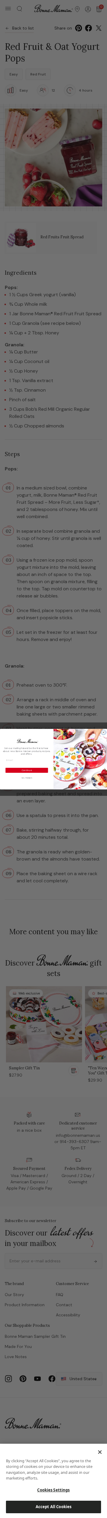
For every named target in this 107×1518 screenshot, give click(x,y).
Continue (27, 770)
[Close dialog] (103, 732)
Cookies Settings (53, 1490)
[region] (53, 1481)
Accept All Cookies (53, 1506)
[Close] (99, 1452)
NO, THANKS (27, 778)
